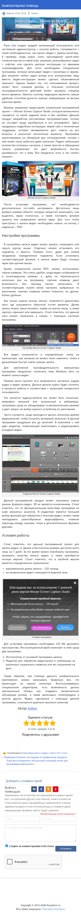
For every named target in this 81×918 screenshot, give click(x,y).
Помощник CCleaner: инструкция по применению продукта (35, 757)
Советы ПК (54, 753)
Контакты (59, 909)
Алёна (32, 708)
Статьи (64, 753)
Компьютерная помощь (20, 5)
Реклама (47, 909)
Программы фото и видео (35, 753)
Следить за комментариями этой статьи (31, 846)
